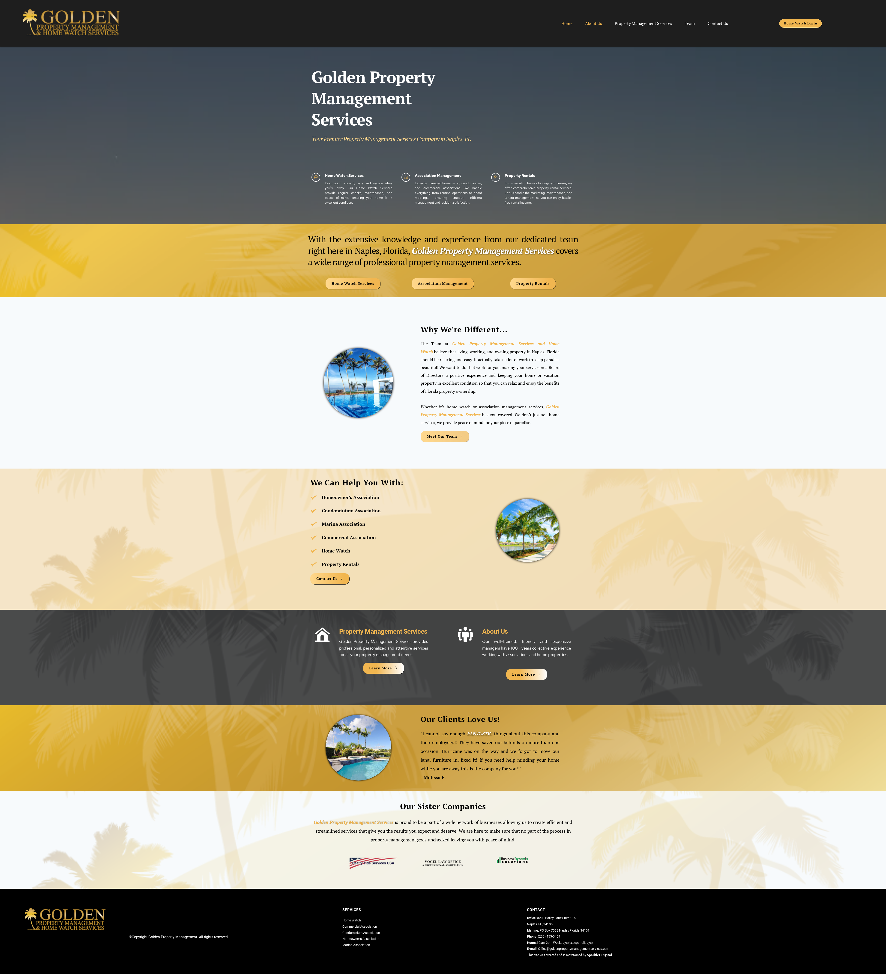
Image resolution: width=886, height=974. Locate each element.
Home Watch (351, 920)
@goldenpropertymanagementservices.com (577, 948)
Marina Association (356, 945)
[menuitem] (567, 23)
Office (542, 948)
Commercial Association (359, 926)
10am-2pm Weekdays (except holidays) (560, 942)
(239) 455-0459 (549, 936)
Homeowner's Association (360, 939)
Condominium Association (361, 933)
